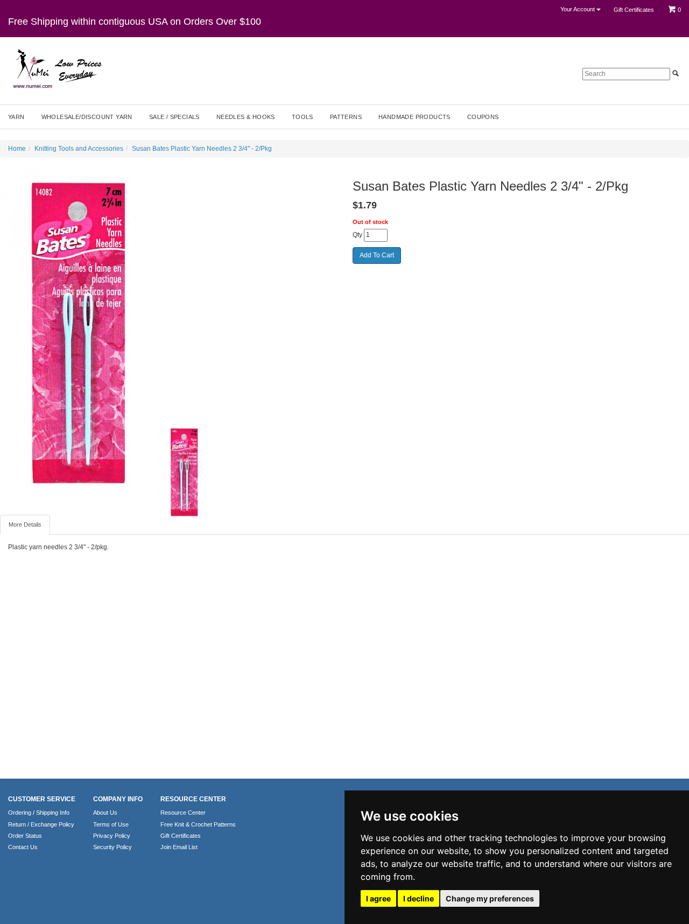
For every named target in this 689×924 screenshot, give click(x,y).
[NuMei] (56, 69)
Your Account (578, 9)
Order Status (25, 835)
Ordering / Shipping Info (38, 812)
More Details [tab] (25, 524)
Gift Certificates (634, 9)
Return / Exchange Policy (41, 824)
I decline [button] (418, 898)
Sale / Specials (174, 117)
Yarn (16, 117)
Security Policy (112, 847)
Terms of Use (111, 824)
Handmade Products (414, 117)
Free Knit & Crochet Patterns (198, 824)
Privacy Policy (111, 835)
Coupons (483, 117)
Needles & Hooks (245, 117)
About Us (105, 812)
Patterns (346, 117)
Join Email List (179, 847)
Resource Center (183, 812)
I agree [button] (378, 898)
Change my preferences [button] (490, 898)
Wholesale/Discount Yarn (86, 117)
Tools (302, 117)
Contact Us (23, 847)
